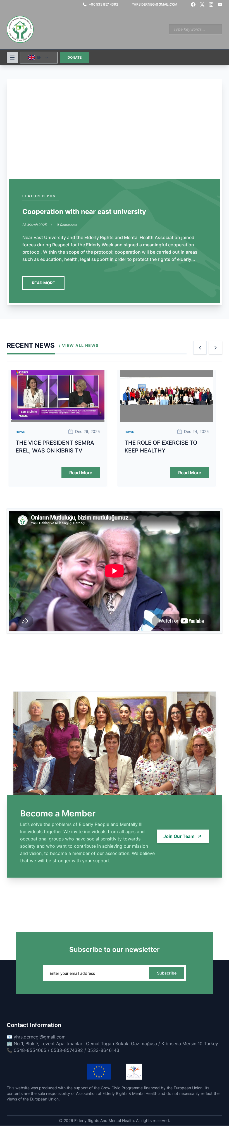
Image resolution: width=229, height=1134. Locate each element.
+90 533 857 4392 (103, 4)
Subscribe (166, 973)
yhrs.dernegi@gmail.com (154, 4)
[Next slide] (215, 347)
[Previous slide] (200, 347)
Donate (75, 57)
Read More (43, 282)
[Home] (20, 29)
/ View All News (79, 345)
